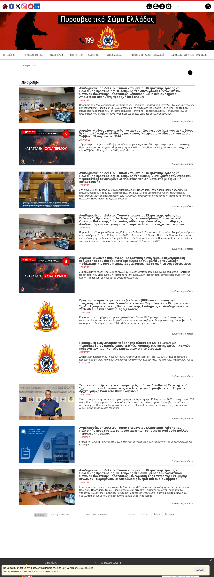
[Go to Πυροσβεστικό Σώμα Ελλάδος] (107, 31)
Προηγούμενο (145, 514)
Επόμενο (157, 514)
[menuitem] (11, 55)
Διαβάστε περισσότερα (182, 121)
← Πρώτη (131, 514)
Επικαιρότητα (27, 65)
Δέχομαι (200, 569)
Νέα (36, 65)
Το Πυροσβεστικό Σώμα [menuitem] (111, 562)
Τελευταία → (169, 514)
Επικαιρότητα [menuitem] (50, 562)
